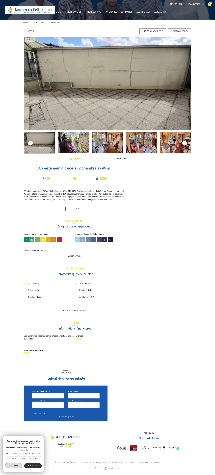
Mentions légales (118, 463)
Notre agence (74, 12)
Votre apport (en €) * (39, 401)
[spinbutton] (84, 405)
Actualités (160, 12)
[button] (184, 143)
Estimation (127, 12)
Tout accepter (33, 466)
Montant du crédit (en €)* (41, 391)
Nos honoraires (86, 463)
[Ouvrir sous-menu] (63, 11)
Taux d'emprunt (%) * (75, 401)
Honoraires (111, 12)
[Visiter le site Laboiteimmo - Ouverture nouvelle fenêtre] (112, 468)
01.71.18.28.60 (176, 4)
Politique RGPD (144, 463)
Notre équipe (94, 12)
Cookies (157, 463)
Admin (131, 463)
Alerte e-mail (143, 12)
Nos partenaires (101, 463)
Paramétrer (13, 466)
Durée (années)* (73, 391)
